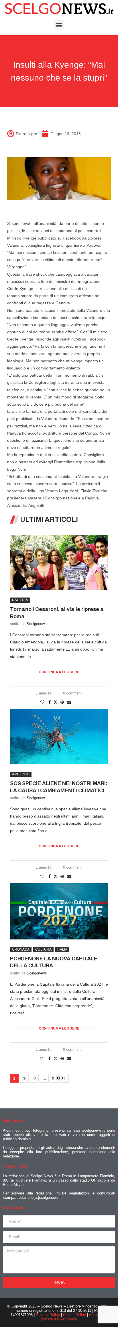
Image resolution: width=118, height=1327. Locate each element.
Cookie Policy (74, 1315)
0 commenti (72, 693)
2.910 (55, 1078)
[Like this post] (42, 702)
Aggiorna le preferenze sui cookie (74, 1317)
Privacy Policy (48, 1315)
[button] (59, 25)
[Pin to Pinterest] (62, 702)
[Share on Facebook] (49, 702)
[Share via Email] (69, 702)
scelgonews (37, 624)
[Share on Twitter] (56, 702)
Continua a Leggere (59, 672)
